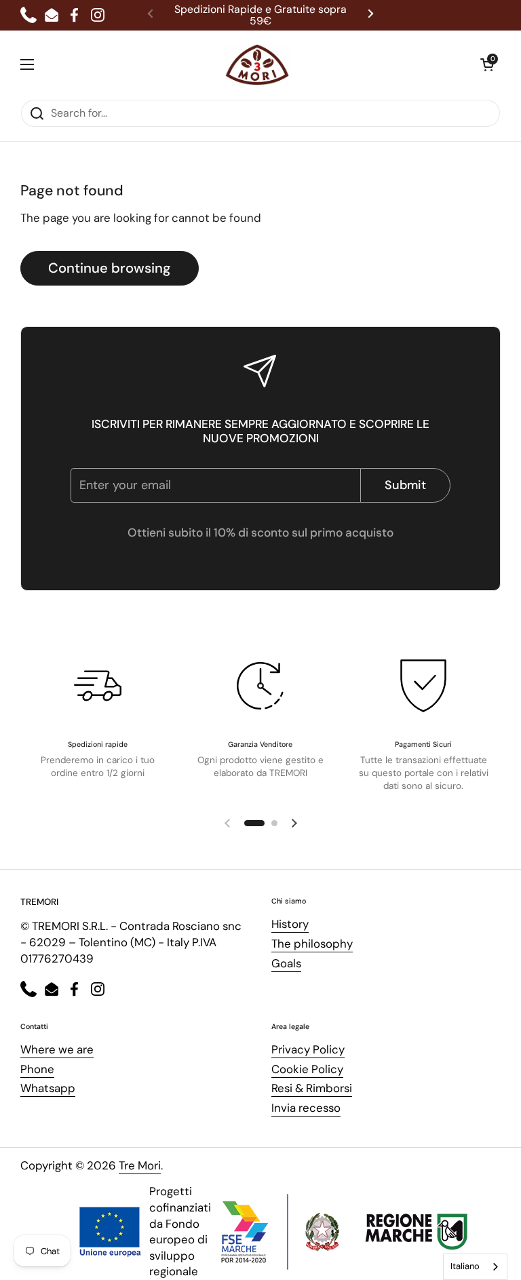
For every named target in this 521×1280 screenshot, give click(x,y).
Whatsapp (47, 1088)
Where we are (57, 1049)
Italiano (465, 1266)
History (290, 923)
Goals (286, 963)
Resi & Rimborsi (311, 1088)
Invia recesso (306, 1107)
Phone (37, 1069)
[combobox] (475, 1267)
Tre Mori (140, 1165)
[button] (487, 64)
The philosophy (312, 943)
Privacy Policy (308, 1049)
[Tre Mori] (257, 64)
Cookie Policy (307, 1069)
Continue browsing (109, 268)
